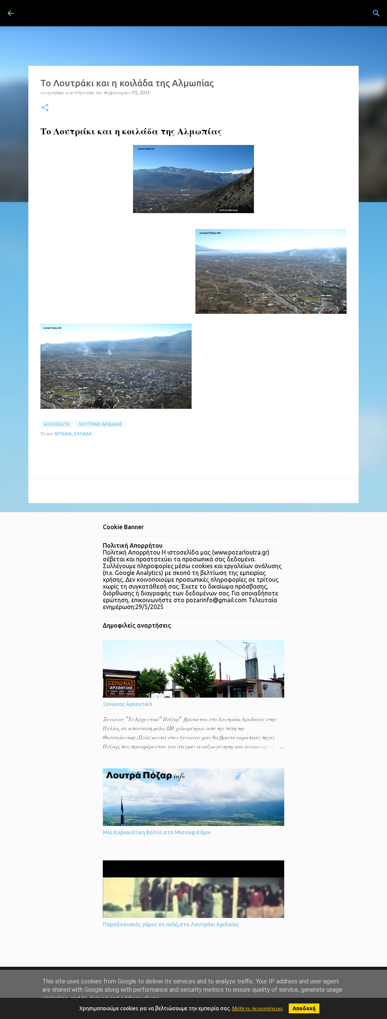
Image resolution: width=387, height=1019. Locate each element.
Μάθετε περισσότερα (257, 1008)
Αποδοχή (304, 1008)
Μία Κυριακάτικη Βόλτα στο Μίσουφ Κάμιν (157, 832)
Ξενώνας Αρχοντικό (127, 704)
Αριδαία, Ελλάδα (73, 433)
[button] (45, 108)
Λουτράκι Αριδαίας (100, 424)
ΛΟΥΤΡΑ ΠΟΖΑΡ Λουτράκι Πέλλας (113, 13)
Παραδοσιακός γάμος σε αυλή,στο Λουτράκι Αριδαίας (171, 924)
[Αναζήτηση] (215, 13)
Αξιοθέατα (56, 424)
